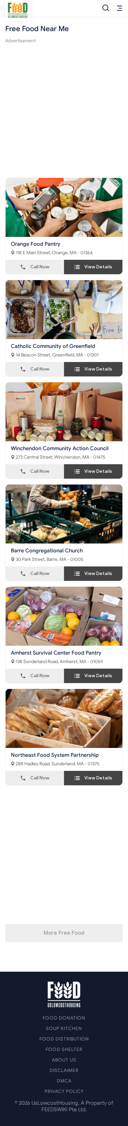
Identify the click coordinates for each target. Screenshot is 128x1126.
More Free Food (64, 933)
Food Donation (64, 1018)
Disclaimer (64, 1070)
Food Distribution (64, 1039)
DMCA (64, 1081)
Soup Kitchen (64, 1028)
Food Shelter (64, 1049)
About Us (64, 1060)
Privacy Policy (64, 1091)
